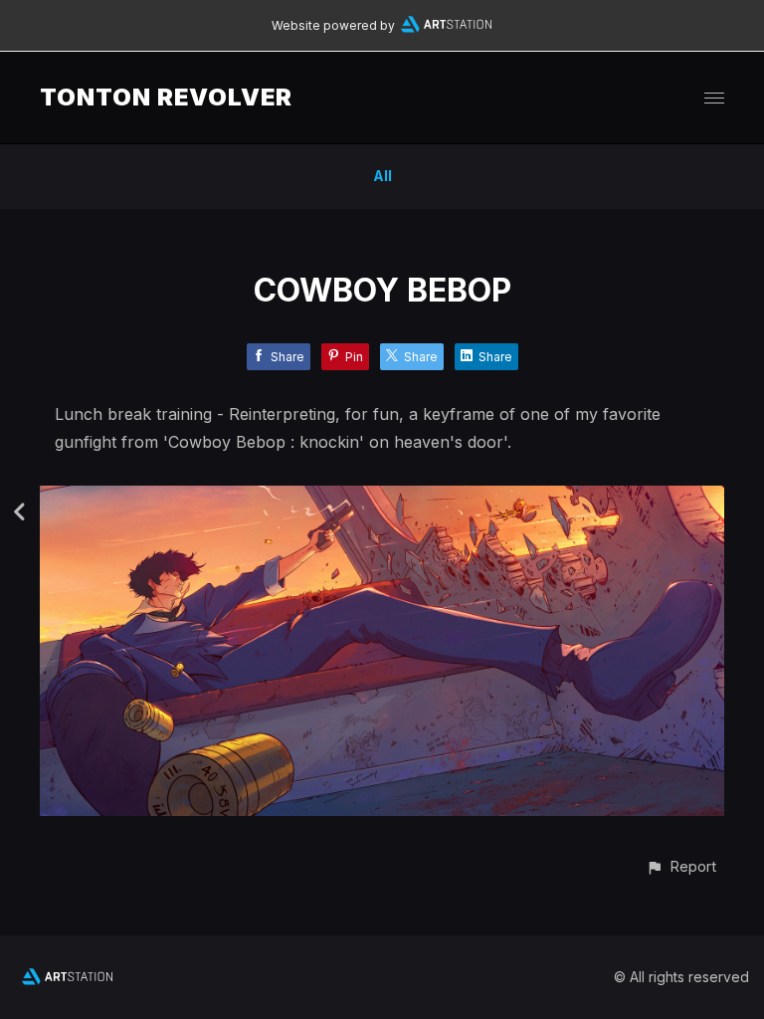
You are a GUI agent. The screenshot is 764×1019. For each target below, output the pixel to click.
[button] (681, 866)
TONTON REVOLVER (166, 97)
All (382, 175)
